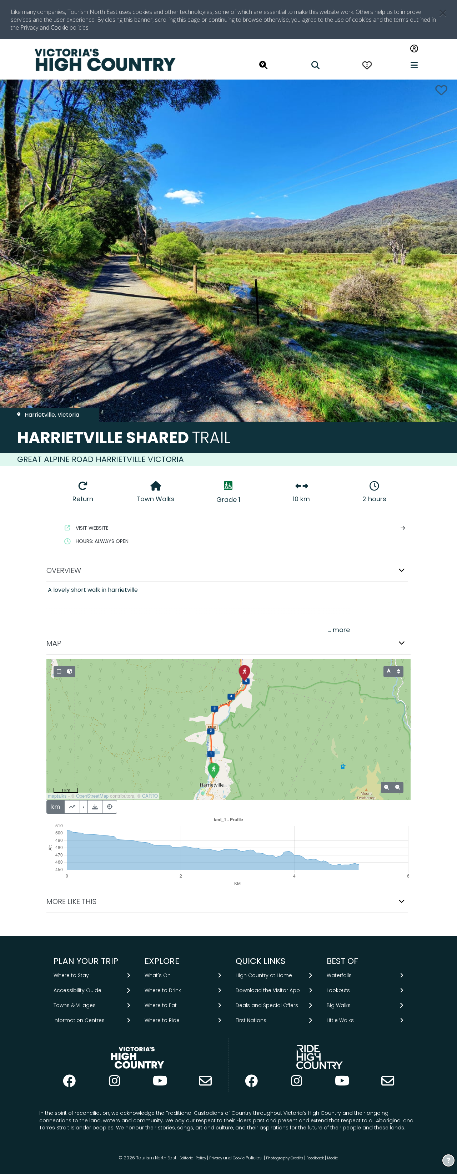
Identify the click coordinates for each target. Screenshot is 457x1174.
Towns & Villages (75, 1005)
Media (332, 1158)
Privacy (215, 1158)
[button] (228, 571)
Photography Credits (284, 1158)
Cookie (59, 27)
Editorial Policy (193, 1158)
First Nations (251, 1020)
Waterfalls (339, 975)
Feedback (315, 1158)
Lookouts (338, 990)
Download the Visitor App (268, 990)
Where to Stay (71, 975)
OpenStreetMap (92, 795)
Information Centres (79, 1020)
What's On (158, 975)
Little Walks (340, 1020)
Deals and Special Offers (267, 1005)
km (55, 807)
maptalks (57, 795)
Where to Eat (161, 1005)
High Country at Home (264, 975)
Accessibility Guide (77, 990)
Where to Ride (162, 1020)
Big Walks (339, 1005)
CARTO (150, 795)
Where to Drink (163, 990)
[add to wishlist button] (441, 90)
